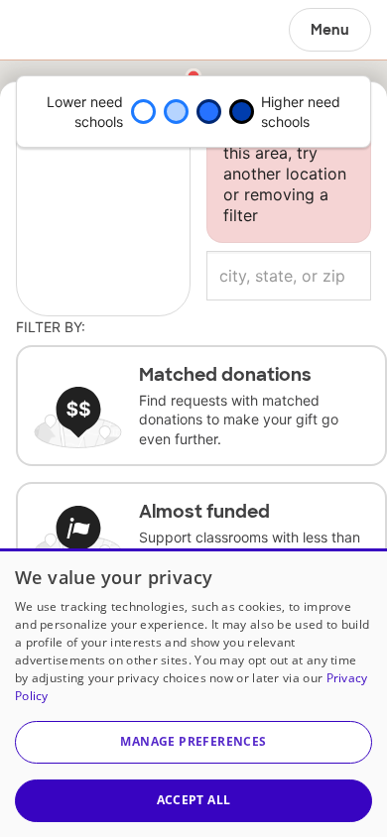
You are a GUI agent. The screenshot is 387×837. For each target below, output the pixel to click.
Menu (330, 30)
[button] (193, 742)
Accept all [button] (194, 799)
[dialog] (193, 692)
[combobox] (288, 275)
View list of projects (103, 118)
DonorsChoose (63, 30)
